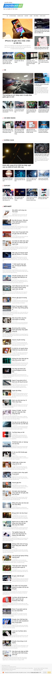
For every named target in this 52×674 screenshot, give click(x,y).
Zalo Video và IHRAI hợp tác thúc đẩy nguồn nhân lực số (7, 62)
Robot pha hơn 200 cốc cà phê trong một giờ (43, 62)
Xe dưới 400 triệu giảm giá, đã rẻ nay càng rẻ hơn (19, 110)
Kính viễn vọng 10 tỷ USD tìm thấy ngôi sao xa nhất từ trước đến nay (17, 166)
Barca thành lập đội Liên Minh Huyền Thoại (19, 199)
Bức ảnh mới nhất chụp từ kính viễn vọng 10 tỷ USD (8, 179)
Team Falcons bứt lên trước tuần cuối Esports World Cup (31, 199)
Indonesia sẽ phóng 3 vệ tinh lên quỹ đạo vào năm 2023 (20, 179)
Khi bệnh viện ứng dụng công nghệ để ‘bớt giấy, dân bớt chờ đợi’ (20, 493)
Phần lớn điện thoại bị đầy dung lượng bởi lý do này (41, 48)
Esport (26, 15)
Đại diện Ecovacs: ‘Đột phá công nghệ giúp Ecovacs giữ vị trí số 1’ (20, 222)
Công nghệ (42, 15)
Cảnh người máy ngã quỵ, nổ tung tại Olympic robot (19, 265)
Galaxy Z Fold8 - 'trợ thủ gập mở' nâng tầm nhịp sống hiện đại (19, 412)
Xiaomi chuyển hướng (18, 340)
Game (31, 15)
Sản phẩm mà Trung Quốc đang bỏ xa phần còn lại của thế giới (20, 587)
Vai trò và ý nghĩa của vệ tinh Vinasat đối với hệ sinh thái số (31, 179)
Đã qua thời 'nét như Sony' (20, 513)
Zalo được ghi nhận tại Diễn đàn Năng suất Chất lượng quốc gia (20, 653)
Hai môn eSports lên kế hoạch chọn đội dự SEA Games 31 (8, 199)
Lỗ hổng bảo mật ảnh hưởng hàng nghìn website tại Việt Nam (43, 131)
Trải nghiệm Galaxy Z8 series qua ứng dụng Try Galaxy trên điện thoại (19, 534)
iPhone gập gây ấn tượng (19, 297)
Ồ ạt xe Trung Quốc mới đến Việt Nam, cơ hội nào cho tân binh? (8, 110)
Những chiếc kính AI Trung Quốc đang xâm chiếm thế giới (20, 545)
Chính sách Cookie (34, 672)
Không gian (20, 15)
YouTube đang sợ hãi (18, 432)
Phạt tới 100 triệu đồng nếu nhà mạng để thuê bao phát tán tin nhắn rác (41, 31)
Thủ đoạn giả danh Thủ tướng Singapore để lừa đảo (19, 370)
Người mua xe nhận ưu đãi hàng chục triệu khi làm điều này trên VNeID (20, 523)
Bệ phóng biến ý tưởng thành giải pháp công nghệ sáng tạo (20, 329)
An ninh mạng (12, 15)
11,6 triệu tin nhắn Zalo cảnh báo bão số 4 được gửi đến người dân (20, 242)
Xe (7, 15)
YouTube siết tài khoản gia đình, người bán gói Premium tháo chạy (19, 599)
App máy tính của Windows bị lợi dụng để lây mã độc (31, 131)
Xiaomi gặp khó (16, 482)
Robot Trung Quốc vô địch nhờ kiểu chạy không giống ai (20, 308)
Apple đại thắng (16, 390)
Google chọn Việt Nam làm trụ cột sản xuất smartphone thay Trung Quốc (20, 621)
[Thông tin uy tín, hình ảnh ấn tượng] (13, 9)
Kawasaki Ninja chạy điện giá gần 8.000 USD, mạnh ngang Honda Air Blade (43, 110)
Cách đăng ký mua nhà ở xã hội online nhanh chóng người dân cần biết (20, 287)
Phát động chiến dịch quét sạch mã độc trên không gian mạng (8, 131)
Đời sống (36, 15)
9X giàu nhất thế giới (18, 576)
